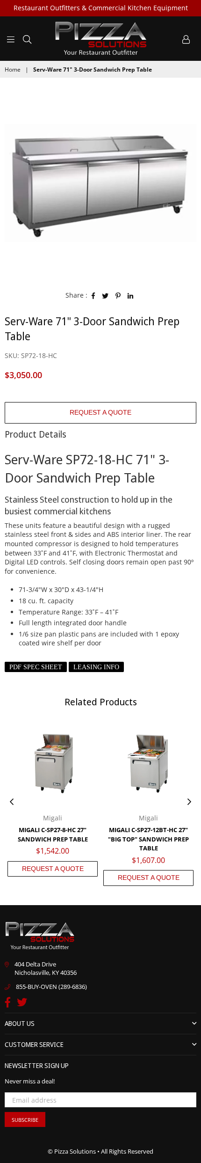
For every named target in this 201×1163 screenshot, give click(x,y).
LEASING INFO (96, 667)
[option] (100, 183)
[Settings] (186, 38)
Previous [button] (12, 802)
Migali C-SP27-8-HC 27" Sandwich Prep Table (53, 834)
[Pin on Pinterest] (118, 295)
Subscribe (25, 1119)
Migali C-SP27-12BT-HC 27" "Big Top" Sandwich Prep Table (148, 839)
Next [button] (189, 802)
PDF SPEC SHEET (35, 667)
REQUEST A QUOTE (100, 412)
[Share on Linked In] (131, 295)
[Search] (27, 38)
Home (13, 69)
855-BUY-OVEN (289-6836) (51, 986)
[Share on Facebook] (93, 295)
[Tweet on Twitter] (105, 295)
